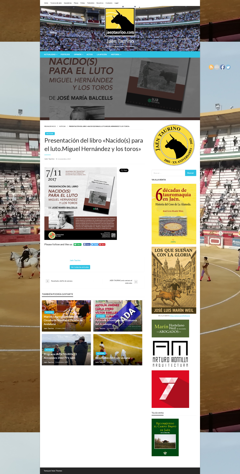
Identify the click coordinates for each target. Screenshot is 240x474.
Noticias (62, 126)
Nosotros (99, 3)
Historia (115, 54)
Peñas (82, 3)
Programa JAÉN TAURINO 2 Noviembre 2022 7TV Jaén (60, 355)
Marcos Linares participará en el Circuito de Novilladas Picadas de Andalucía (63, 320)
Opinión (77, 54)
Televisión (90, 3)
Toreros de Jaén (56, 3)
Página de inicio (50, 126)
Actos (89, 54)
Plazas (76, 3)
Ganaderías (68, 3)
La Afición (102, 54)
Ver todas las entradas (80, 267)
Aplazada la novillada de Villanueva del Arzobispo (116, 322)
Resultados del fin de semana (112, 357)
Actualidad (50, 54)
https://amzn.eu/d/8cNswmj (180, 316)
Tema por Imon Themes (53, 471)
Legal (116, 3)
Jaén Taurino (120, 41)
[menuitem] (50, 54)
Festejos (65, 54)
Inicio (46, 3)
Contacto (109, 3)
